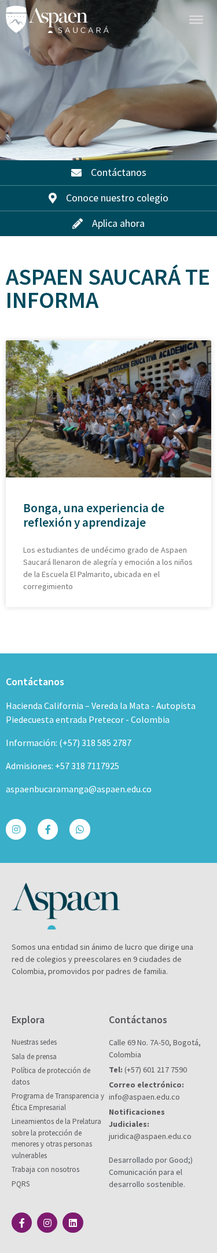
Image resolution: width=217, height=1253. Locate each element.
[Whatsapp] (79, 829)
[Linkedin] (72, 1222)
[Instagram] (16, 829)
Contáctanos (35, 681)
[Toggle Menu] (196, 19)
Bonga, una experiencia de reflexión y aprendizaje (93, 515)
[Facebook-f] (48, 829)
